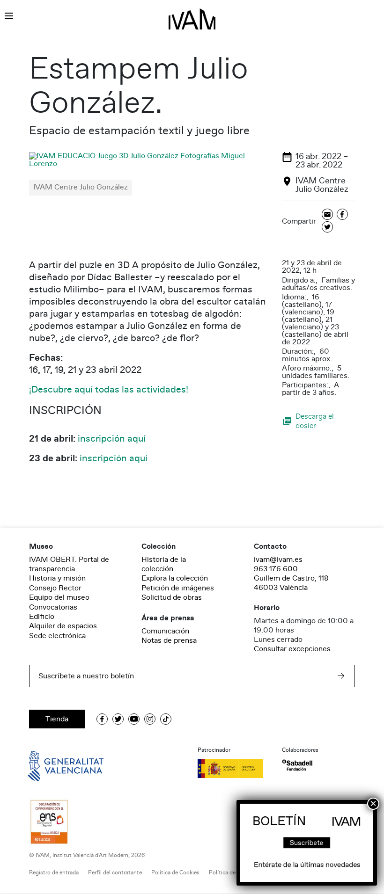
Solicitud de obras (171, 597)
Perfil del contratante (115, 872)
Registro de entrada (54, 872)
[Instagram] (149, 719)
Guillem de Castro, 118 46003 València (291, 583)
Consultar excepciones (292, 649)
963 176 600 (276, 569)
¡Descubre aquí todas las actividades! (108, 389)
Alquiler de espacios (63, 626)
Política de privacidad (236, 872)
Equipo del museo (59, 597)
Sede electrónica (57, 635)
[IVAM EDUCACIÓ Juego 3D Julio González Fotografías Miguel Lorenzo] (150, 159)
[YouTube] (134, 719)
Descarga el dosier (314, 421)
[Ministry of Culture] (234, 768)
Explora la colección (174, 578)
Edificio (41, 616)
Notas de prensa (169, 640)
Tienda (56, 719)
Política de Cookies (175, 872)
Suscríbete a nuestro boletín (86, 676)
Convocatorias (53, 607)
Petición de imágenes (177, 588)
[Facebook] (342, 215)
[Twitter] (327, 227)
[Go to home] (52, 765)
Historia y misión (57, 578)
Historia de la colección (163, 564)
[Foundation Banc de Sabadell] (297, 765)
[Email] (327, 215)
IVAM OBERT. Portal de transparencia (69, 564)
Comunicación (165, 631)
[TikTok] (165, 719)
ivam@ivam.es (278, 559)
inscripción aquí (112, 438)
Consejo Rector (55, 588)
